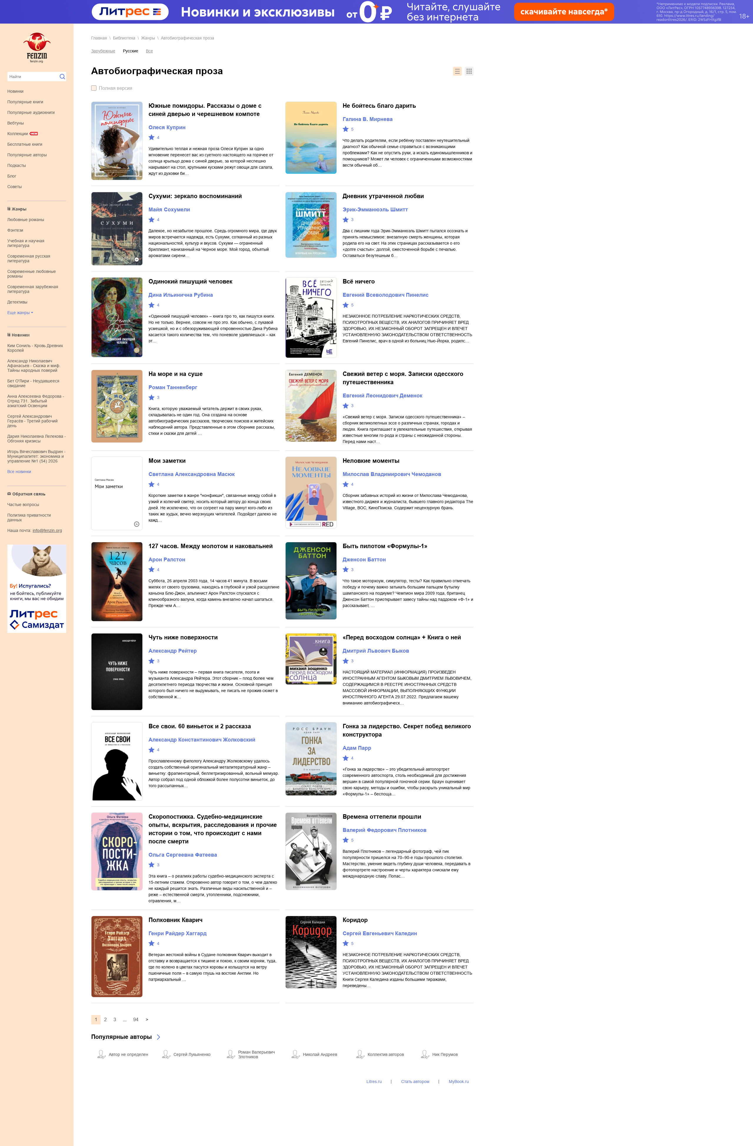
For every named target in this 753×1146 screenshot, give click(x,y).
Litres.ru (374, 1081)
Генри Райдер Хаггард (177, 933)
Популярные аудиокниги (31, 112)
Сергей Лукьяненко (192, 1054)
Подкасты (16, 165)
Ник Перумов (445, 1054)
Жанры (19, 209)
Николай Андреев (320, 1054)
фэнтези (15, 230)
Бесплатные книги (24, 144)
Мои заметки (167, 460)
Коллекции (17, 133)
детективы (17, 302)
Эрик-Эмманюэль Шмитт (375, 210)
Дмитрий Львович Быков (376, 651)
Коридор (355, 920)
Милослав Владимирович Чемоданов (392, 474)
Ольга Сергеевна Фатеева (183, 855)
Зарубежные (103, 51)
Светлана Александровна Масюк (192, 474)
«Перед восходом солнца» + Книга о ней (402, 637)
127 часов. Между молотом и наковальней (211, 546)
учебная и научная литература (25, 243)
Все (149, 51)
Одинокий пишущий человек (190, 281)
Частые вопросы (23, 504)
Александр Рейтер (173, 651)
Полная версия (115, 88)
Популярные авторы (27, 154)
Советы (14, 186)
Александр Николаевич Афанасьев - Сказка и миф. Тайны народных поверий (34, 366)
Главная (99, 38)
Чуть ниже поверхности (183, 637)
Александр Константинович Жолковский (202, 740)
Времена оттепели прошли (382, 816)
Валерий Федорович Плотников (385, 830)
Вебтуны (15, 123)
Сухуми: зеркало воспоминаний (195, 196)
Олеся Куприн (167, 127)
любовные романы (25, 219)
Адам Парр (357, 748)
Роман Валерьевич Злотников (256, 1054)
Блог (11, 176)
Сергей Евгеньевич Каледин (380, 933)
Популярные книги (25, 101)
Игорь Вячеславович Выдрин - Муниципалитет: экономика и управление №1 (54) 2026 (36, 456)
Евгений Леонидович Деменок (382, 396)
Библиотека (124, 38)
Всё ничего (359, 281)
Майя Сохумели (169, 210)
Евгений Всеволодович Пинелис (386, 295)
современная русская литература (28, 258)
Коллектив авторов (386, 1054)
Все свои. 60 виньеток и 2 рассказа (200, 726)
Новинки (15, 91)
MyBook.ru (459, 1081)
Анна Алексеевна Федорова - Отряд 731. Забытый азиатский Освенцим (35, 401)
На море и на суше (176, 374)
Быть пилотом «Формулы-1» (385, 546)
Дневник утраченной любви (383, 196)
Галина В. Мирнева (368, 119)
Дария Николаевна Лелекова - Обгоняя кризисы (36, 438)
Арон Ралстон (167, 560)
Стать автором (415, 1081)
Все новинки (19, 471)
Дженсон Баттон (364, 560)
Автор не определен (128, 1054)
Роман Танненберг (173, 387)
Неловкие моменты (371, 460)
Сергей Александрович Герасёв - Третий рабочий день (32, 421)
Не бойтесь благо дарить (379, 105)
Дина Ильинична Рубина (181, 295)
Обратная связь (29, 494)
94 (136, 1019)
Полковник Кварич (176, 920)
